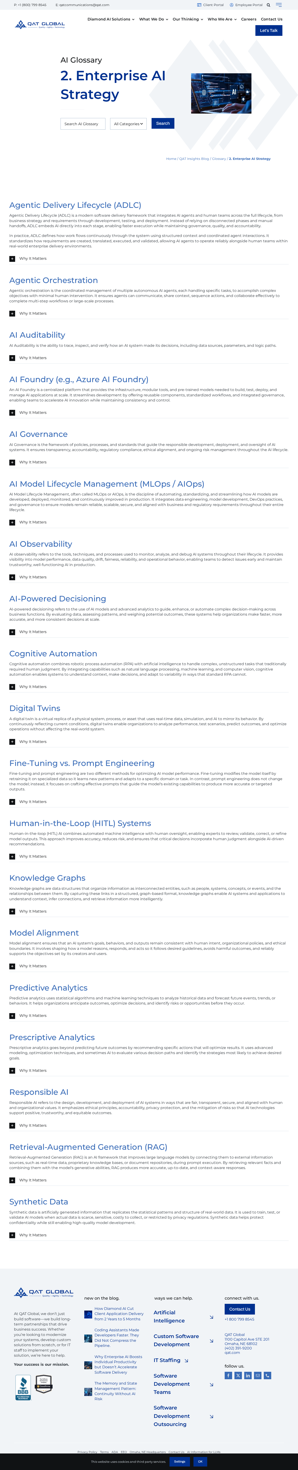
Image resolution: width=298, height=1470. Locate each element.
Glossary (219, 159)
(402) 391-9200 (238, 1348)
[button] (268, 5)
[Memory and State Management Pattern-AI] (88, 1389)
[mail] (257, 1375)
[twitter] (238, 1375)
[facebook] (228, 1375)
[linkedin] (248, 1375)
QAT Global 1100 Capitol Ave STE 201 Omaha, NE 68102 (247, 1339)
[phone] (267, 1375)
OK (200, 1461)
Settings (179, 1461)
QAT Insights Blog (194, 159)
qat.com (232, 1352)
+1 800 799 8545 (239, 1319)
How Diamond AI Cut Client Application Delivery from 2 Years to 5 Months (119, 1313)
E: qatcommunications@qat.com (82, 5)
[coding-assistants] (88, 1336)
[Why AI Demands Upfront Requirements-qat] (88, 1363)
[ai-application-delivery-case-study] (88, 1312)
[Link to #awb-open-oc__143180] (279, 5)
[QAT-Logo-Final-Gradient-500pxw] (43, 1289)
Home (171, 159)
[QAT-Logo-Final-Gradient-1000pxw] (40, 22)
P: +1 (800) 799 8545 (30, 5)
